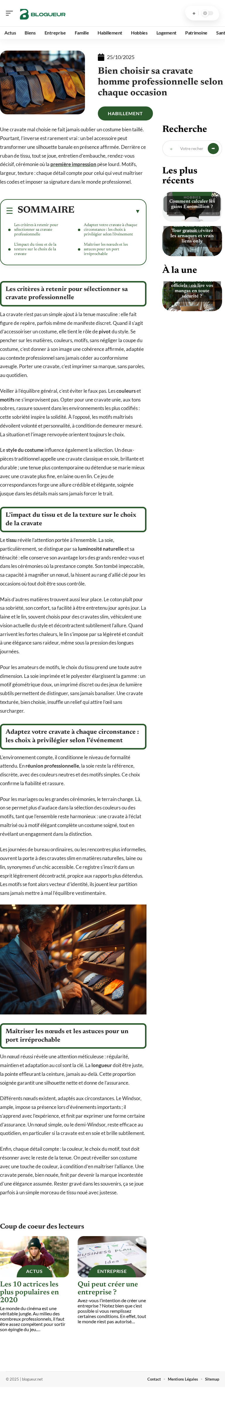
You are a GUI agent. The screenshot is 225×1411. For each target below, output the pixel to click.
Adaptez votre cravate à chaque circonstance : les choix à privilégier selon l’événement (110, 230)
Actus (34, 1271)
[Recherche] (194, 13)
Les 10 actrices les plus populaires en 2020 (29, 1292)
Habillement (125, 113)
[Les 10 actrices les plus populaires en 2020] (34, 1256)
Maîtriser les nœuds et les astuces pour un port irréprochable (106, 249)
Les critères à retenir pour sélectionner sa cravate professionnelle (36, 230)
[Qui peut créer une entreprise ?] (112, 1256)
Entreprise (112, 1271)
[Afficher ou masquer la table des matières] (107, 211)
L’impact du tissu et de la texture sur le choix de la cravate (35, 249)
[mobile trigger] (11, 13)
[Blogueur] (42, 13)
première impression (73, 164)
